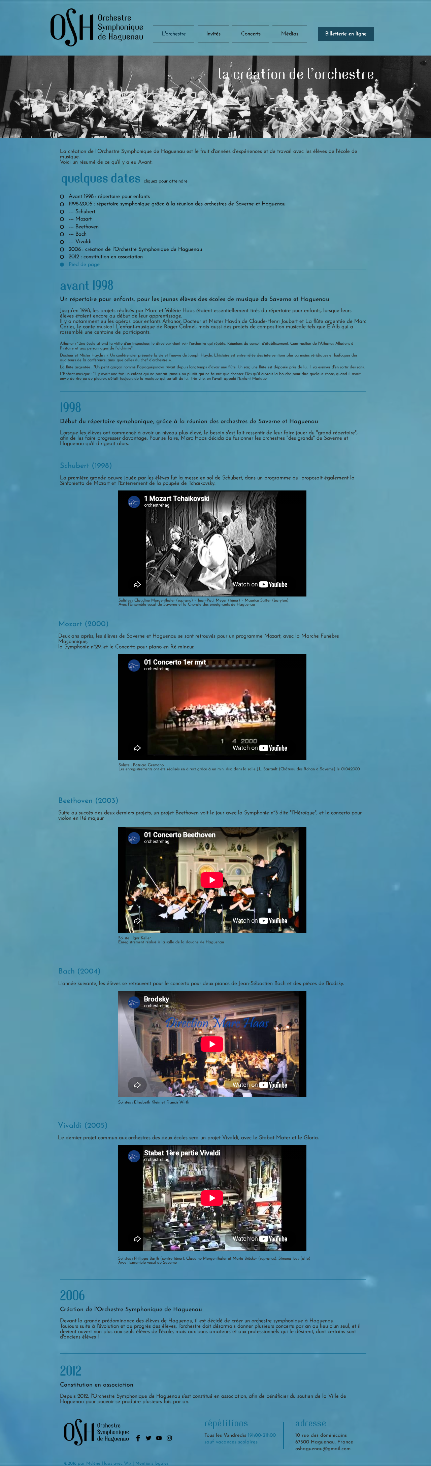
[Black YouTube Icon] (159, 1438)
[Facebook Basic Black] (138, 1438)
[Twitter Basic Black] (148, 1438)
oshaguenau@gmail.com (323, 1449)
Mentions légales (151, 1463)
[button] (251, 34)
